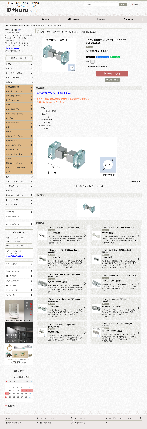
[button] (128, 19)
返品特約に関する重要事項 (97, 66)
